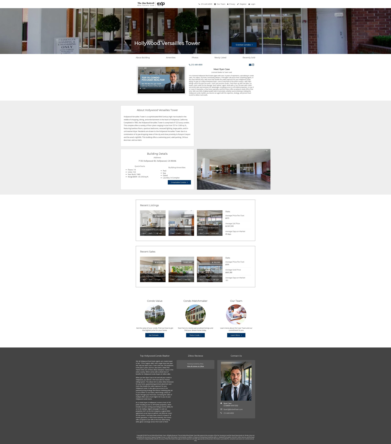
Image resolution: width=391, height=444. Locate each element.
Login (253, 4)
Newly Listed (220, 58)
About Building (143, 58)
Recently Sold (249, 58)
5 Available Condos (178, 182)
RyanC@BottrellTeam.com (233, 409)
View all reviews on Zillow (195, 366)
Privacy (232, 4)
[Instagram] (253, 64)
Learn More (235, 335)
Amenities (170, 58)
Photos (195, 58)
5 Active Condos (243, 44)
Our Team (221, 4)
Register (243, 4)
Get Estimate (154, 335)
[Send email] (250, 64)
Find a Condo (195, 335)
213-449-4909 (206, 4)
